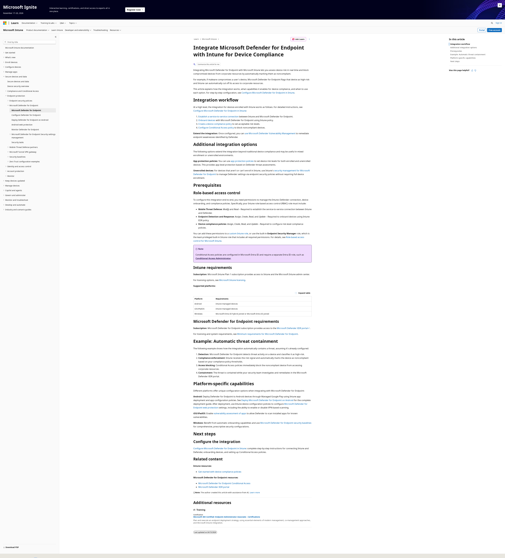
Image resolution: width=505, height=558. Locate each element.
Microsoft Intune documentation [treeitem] (19, 47)
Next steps (455, 61)
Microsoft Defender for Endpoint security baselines (285, 422)
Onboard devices (206, 120)
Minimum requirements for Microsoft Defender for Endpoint (267, 334)
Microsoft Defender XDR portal (292, 328)
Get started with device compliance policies (219, 471)
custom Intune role (238, 233)
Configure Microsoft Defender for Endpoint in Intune (268, 92)
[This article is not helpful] (475, 70)
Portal (482, 30)
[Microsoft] (5, 23)
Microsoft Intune (209, 39)
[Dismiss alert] (500, 5)
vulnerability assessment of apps (230, 413)
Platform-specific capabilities (463, 58)
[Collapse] (55, 37)
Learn (196, 39)
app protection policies (242, 161)
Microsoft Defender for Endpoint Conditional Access (224, 483)
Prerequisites (456, 51)
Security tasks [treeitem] (18, 142)
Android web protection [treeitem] (22, 124)
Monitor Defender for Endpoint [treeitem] (25, 129)
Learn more (255, 492)
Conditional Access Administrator (213, 258)
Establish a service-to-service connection (218, 116)
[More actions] (309, 39)
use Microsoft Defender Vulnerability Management (270, 133)
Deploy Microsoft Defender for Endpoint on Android (267, 400)
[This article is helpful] (472, 70)
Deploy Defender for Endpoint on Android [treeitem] (30, 120)
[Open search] (492, 23)
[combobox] (29, 42)
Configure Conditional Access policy (216, 127)
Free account (494, 30)
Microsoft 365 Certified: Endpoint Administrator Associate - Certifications (226, 517)
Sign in (499, 23)
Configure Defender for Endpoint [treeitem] (26, 115)
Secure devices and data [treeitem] (18, 81)
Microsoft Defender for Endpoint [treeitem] (26, 110)
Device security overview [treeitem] (18, 86)
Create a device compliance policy (215, 123)
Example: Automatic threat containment (467, 54)
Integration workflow (460, 44)
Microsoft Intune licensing (232, 280)
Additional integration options (463, 47)
